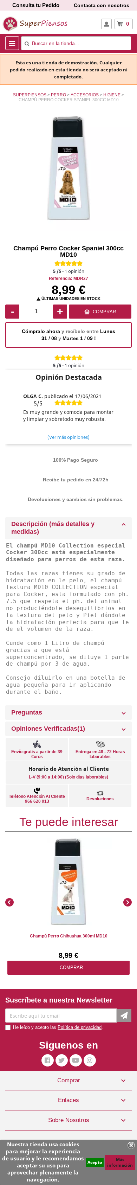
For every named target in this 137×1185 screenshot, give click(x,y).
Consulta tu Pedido (35, 5)
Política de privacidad (80, 1027)
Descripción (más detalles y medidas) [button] (52, 527)
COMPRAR (104, 311)
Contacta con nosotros (101, 5)
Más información (120, 1162)
